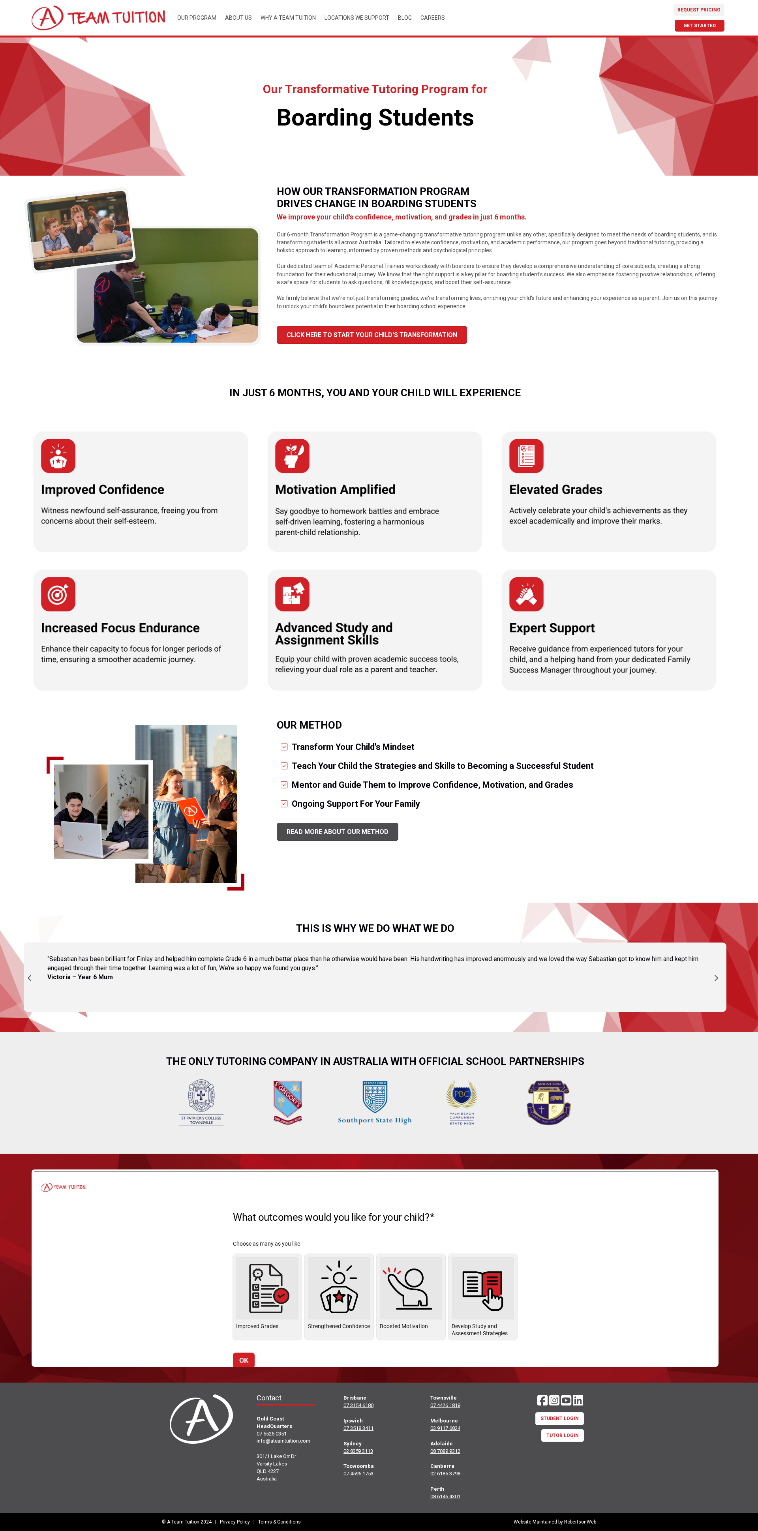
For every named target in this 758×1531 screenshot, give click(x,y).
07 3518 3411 (358, 1428)
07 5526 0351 (272, 1434)
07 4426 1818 (445, 1405)
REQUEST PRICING (698, 10)
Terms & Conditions (279, 1522)
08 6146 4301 (445, 1496)
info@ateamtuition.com (283, 1441)
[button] (542, 1400)
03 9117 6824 (445, 1428)
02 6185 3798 (445, 1474)
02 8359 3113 (358, 1451)
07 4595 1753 (358, 1474)
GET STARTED (699, 25)
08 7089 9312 (445, 1451)
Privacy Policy (235, 1522)
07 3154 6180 (358, 1405)
